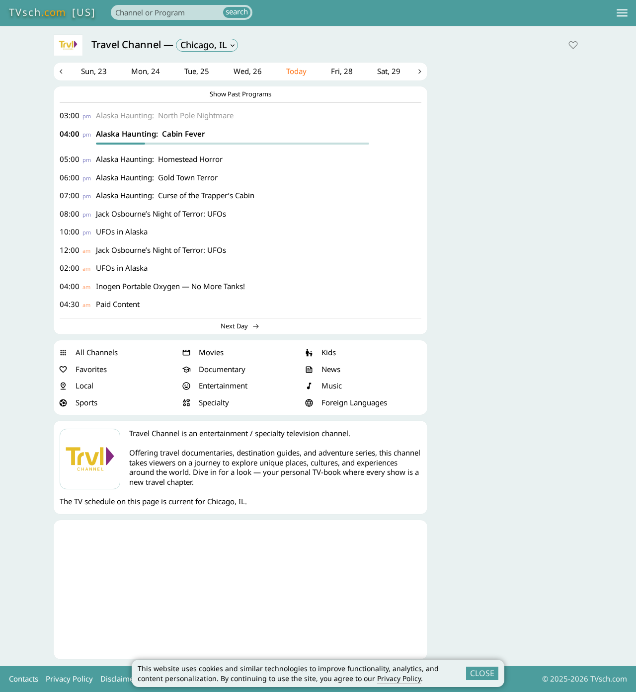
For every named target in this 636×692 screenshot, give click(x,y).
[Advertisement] (240, 589)
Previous (61, 71)
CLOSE (482, 673)
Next (419, 71)
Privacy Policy (399, 678)
